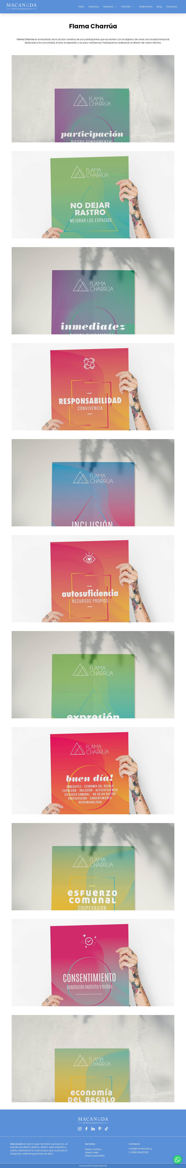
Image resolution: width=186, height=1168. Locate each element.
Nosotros (94, 6)
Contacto (171, 6)
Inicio (81, 6)
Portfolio (126, 6)
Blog (159, 6)
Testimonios (145, 6)
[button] (177, 1159)
